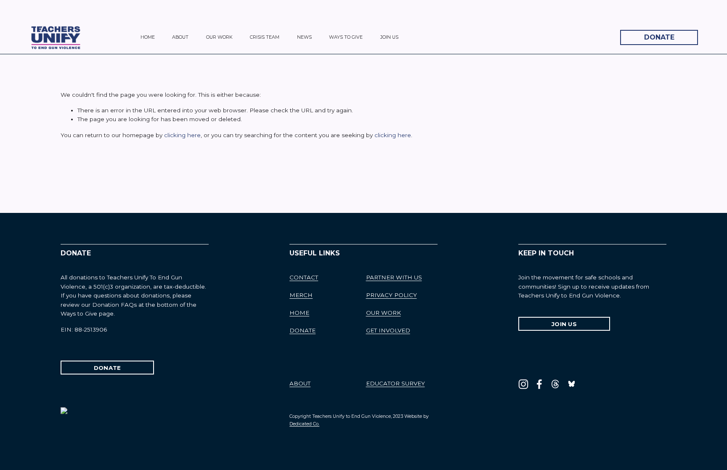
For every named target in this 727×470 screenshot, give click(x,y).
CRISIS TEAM (264, 37)
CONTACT (303, 277)
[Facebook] (539, 384)
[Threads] (555, 384)
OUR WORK (219, 37)
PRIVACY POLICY (391, 295)
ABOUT (180, 37)
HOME (148, 37)
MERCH (301, 295)
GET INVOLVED (388, 330)
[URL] (571, 384)
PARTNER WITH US (394, 277)
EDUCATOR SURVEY (395, 383)
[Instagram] (523, 384)
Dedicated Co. (304, 424)
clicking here (182, 135)
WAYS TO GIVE (346, 37)
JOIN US (389, 37)
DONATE (659, 37)
